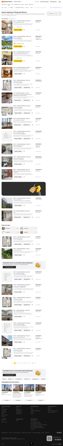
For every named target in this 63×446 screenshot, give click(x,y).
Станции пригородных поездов (53, 410)
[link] (59, 2)
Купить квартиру (33, 420)
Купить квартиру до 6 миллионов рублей (37, 427)
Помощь (42, 432)
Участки (32, 413)
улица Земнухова (18, 199)
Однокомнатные (18, 413)
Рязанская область (16, 81)
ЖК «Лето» (15, 38)
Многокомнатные (19, 412)
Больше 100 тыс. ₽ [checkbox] (13, 193)
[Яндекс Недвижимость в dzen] (59, 432)
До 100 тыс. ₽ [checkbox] (6, 193)
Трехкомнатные (18, 409)
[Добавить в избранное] (24, 30)
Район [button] (51, 7)
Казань (3, 413)
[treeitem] (4, 4)
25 (32, 363)
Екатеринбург (4, 412)
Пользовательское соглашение (26, 432)
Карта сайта (47, 432)
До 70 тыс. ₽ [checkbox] (19, 190)
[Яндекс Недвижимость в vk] (57, 432)
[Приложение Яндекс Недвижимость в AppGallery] (59, 439)
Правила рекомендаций (36, 432)
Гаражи (32, 409)
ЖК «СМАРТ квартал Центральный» (19, 200)
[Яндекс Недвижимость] (7, 1)
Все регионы (50, 407)
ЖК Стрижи (15, 82)
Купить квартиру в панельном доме (36, 426)
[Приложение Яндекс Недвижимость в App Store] (55, 439)
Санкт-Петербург (4, 409)
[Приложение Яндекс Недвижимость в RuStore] (60, 439)
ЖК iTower (15, 146)
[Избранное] (36, 2)
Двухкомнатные (18, 410)
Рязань (14, 22)
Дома (32, 407)
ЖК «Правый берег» (16, 287)
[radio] (17, 363)
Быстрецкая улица (19, 158)
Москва (3, 407)
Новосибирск (4, 410)
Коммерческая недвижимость (36, 410)
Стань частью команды (16, 432)
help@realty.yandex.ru (21, 438)
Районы (49, 409)
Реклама (10, 432)
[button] (38, 2)
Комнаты (32, 412)
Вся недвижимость (5, 432)
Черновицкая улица (19, 311)
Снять (2, 420)
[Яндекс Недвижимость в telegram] (60, 432)
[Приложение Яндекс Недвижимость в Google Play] (57, 439)
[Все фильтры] (3, 8)
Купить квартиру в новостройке (36, 423)
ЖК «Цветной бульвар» (17, 133)
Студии (17, 407)
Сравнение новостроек (51, 412)
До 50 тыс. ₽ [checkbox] (12, 190)
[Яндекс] (59, 444)
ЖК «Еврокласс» (16, 159)
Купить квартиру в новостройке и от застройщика (39, 424)
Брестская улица (18, 37)
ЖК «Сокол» (15, 108)
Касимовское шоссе (19, 22)
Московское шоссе (19, 145)
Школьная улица (24, 53)
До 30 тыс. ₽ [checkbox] (6, 190)
